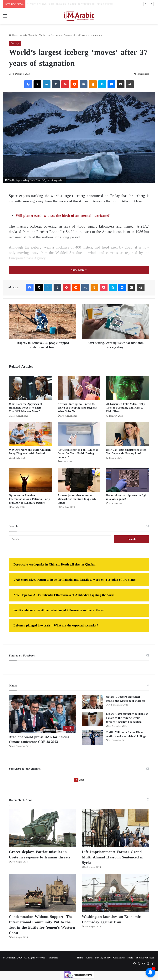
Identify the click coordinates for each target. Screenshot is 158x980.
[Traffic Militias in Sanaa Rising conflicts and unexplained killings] (92, 737)
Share (130, 957)
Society (33, 35)
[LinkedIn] (46, 84)
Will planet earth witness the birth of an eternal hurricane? (63, 215)
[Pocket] (104, 287)
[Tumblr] (56, 84)
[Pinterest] (65, 84)
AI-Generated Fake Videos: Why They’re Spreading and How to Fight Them (125, 407)
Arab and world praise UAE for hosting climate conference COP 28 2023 (39, 739)
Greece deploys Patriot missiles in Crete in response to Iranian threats (39, 854)
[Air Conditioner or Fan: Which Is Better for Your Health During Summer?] (79, 434)
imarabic (53, 957)
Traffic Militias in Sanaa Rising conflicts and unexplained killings (126, 734)
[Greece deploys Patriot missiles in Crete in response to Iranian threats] (42, 828)
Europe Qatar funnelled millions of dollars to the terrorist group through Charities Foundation (127, 718)
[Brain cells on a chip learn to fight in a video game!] (127, 480)
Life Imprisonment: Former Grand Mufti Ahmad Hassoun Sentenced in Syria (75, 4)
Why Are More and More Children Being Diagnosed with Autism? (30, 451)
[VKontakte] (83, 84)
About (89, 957)
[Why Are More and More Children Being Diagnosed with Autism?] (30, 434)
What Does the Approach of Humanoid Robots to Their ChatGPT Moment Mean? (25, 407)
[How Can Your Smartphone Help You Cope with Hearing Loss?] (127, 434)
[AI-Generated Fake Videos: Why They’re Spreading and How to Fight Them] (127, 388)
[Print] (130, 84)
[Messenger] (111, 84)
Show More (78, 270)
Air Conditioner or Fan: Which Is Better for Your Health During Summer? (78, 453)
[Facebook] (28, 84)
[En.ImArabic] (79, 16)
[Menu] (5, 17)
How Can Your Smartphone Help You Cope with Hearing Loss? (126, 451)
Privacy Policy (103, 957)
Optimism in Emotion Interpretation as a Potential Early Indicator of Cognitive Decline (29, 499)
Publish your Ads (145, 957)
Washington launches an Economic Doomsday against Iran (111, 919)
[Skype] (102, 84)
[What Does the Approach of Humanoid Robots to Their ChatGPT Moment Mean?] (30, 388)
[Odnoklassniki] (93, 84)
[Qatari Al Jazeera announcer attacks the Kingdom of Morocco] (92, 702)
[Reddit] (74, 84)
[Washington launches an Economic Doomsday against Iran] (115, 893)
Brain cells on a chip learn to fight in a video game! (126, 497)
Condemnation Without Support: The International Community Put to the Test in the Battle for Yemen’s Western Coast (42, 924)
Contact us (119, 957)
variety (23, 35)
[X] (37, 84)
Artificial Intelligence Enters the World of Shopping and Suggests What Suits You (77, 407)
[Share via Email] (120, 84)
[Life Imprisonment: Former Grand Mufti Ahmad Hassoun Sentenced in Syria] (115, 828)
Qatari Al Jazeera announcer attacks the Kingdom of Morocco (125, 698)
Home (14, 35)
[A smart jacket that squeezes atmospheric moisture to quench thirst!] (79, 480)
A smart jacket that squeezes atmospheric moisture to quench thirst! (77, 499)
